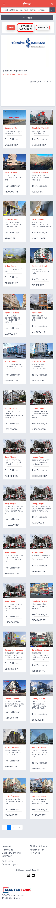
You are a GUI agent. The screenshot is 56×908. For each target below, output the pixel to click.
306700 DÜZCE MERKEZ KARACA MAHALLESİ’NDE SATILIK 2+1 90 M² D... (14, 414)
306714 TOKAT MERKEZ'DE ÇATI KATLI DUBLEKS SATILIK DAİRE (41, 224)
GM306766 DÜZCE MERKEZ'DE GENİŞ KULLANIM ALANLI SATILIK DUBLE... (39, 705)
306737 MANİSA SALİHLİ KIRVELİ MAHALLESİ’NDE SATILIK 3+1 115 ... (14, 367)
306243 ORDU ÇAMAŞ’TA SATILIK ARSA (14, 270)
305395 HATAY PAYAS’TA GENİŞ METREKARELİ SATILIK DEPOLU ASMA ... (14, 510)
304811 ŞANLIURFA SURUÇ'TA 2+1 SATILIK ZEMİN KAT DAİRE (13, 224)
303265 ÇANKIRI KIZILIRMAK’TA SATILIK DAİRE (40, 271)
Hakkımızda (7, 849)
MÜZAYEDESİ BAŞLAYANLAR (25, 27)
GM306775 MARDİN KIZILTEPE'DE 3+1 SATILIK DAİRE (14, 801)
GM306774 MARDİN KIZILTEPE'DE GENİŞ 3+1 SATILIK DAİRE (14, 753)
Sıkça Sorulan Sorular (12, 853)
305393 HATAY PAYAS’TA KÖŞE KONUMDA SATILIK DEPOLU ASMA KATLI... (14, 558)
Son (19, 827)
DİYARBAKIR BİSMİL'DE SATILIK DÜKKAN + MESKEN (41, 606)
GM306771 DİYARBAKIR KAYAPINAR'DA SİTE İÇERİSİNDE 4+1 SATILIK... (14, 655)
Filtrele (28, 17)
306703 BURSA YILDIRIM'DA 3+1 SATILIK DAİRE (14, 178)
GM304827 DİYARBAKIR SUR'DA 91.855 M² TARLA (14, 132)
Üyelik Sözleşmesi (10, 864)
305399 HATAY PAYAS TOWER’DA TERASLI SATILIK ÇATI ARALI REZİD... (40, 414)
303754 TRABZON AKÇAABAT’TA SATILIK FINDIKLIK (40, 178)
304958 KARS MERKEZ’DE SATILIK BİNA (39, 318)
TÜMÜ (11, 27)
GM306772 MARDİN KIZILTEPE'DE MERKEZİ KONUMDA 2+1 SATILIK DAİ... (41, 754)
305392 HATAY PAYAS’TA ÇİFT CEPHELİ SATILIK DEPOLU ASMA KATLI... (41, 557)
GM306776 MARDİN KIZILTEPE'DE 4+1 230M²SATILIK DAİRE (40, 801)
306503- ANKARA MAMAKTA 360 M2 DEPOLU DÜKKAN (39, 367)
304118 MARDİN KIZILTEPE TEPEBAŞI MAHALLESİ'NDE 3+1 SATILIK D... (12, 319)
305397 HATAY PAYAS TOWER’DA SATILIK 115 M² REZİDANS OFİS (13, 462)
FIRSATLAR (43, 27)
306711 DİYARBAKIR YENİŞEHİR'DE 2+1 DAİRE (41, 132)
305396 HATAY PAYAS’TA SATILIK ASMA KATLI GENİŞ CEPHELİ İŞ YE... (41, 462)
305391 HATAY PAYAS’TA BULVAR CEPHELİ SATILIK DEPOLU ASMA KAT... (14, 607)
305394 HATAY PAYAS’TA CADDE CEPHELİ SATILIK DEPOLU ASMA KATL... (41, 509)
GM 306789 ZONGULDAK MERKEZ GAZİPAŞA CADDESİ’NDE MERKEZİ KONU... (41, 656)
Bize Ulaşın (7, 856)
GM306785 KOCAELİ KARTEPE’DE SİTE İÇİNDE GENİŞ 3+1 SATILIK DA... (14, 704)
